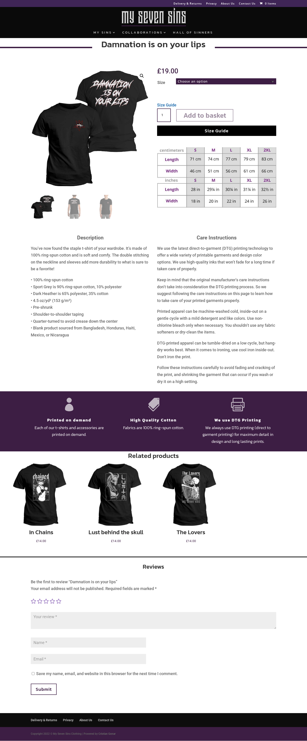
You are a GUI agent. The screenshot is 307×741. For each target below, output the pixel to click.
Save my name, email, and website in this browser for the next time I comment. (107, 673)
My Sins (102, 33)
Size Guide (166, 105)
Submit (44, 689)
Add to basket (204, 115)
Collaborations (142, 33)
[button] (142, 76)
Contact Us (247, 3)
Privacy (211, 3)
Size (161, 82)
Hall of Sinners (193, 33)
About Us (228, 3)
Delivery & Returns (188, 3)
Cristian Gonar (107, 733)
